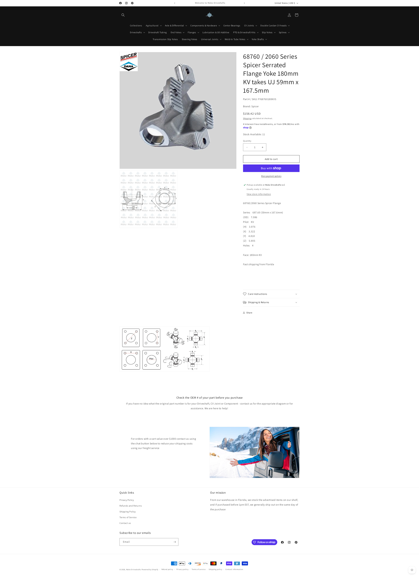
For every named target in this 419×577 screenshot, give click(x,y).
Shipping (247, 118)
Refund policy (167, 569)
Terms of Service (128, 517)
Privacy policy (182, 569)
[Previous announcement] (174, 3)
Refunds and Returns (130, 505)
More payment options (271, 176)
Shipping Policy (127, 511)
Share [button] (249, 312)
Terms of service (198, 569)
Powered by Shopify (150, 569)
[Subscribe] (174, 542)
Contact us (125, 523)
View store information (259, 194)
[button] (123, 15)
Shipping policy (215, 569)
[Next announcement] (244, 3)
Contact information (234, 569)
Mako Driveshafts (133, 569)
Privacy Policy (126, 500)
